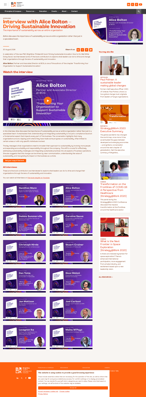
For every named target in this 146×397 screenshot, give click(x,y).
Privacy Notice (43, 394)
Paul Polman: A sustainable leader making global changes (113, 83)
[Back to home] (24, 370)
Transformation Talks (112, 371)
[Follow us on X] (132, 4)
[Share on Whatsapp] (90, 50)
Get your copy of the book (14, 160)
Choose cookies (64, 391)
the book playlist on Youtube (38, 178)
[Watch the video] (47, 101)
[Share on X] (82, 50)
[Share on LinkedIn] (78, 50)
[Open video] (47, 101)
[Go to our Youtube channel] (140, 4)
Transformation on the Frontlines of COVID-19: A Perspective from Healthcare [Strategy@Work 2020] (113, 190)
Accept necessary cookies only (48, 391)
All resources (105, 277)
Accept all (73, 388)
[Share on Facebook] (136, 4)
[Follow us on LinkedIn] (128, 4)
